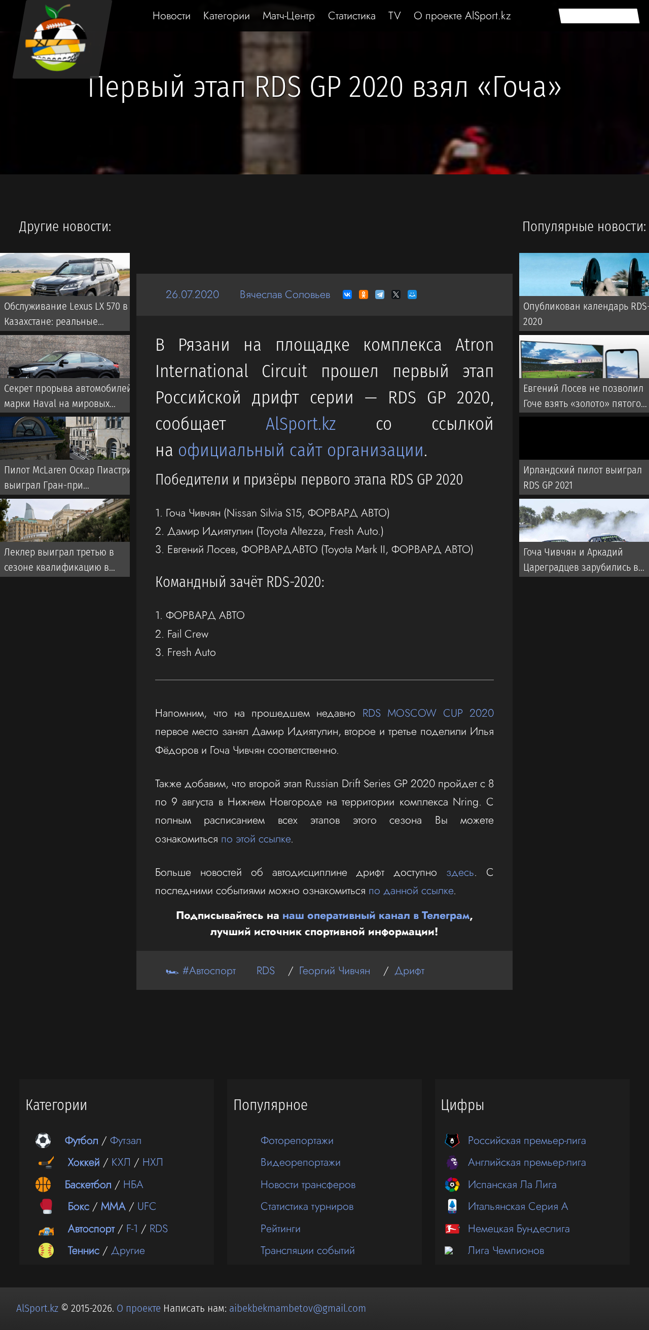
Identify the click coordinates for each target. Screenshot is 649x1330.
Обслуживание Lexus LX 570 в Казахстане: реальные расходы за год (66, 315)
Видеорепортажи (301, 1162)
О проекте (140, 1308)
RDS (266, 970)
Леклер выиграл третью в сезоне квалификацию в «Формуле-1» (59, 561)
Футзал (125, 1140)
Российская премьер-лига (527, 1140)
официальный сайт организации (301, 450)
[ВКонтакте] (347, 294)
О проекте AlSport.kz (462, 15)
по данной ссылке (411, 890)
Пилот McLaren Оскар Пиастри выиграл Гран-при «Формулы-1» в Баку (68, 479)
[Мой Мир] (412, 294)
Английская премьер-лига (527, 1162)
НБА (133, 1184)
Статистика (352, 15)
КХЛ (121, 1162)
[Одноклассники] (363, 294)
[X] (396, 294)
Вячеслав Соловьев (285, 294)
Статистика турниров (307, 1206)
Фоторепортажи (297, 1140)
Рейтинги (281, 1228)
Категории (226, 15)
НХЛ (152, 1162)
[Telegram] (379, 294)
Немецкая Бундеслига (519, 1228)
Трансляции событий (308, 1250)
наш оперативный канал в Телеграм (376, 915)
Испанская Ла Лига (512, 1184)
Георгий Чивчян (334, 970)
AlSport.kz (301, 424)
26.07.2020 (192, 294)
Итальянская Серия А (518, 1206)
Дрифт (409, 970)
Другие (128, 1250)
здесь (460, 872)
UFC (147, 1206)
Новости (172, 15)
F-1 (132, 1228)
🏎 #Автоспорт (201, 970)
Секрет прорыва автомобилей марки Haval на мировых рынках (68, 398)
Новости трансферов (308, 1184)
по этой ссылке (256, 838)
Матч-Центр (289, 15)
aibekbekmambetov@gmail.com (297, 1308)
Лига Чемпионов (506, 1250)
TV (394, 15)
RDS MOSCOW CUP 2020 (428, 713)
